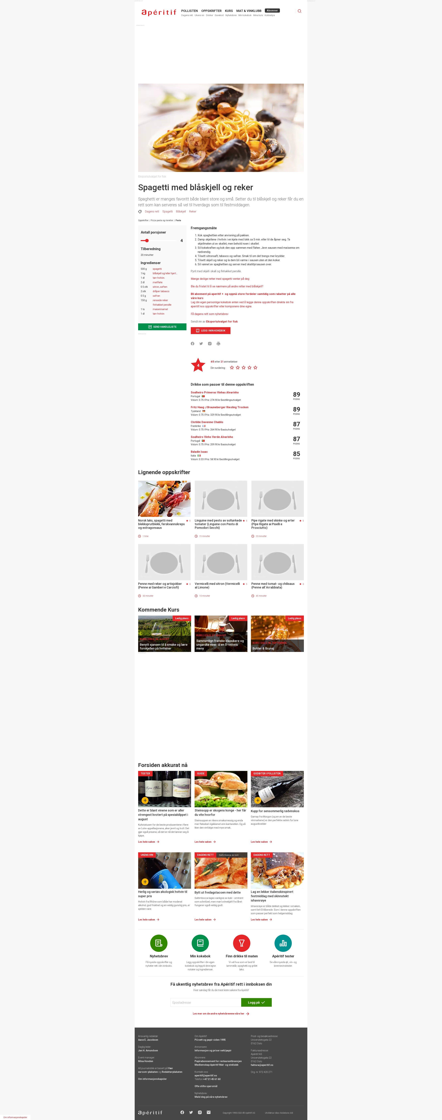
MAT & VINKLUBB (248, 11)
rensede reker (160, 300)
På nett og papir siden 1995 (210, 1039)
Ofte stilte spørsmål (206, 1086)
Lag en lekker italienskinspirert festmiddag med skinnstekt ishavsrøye (272, 896)
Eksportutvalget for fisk (222, 321)
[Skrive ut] (218, 343)
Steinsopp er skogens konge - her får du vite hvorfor (220, 812)
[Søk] (299, 11)
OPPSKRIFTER (211, 11)
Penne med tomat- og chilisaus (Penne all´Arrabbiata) (273, 585)
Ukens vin (199, 15)
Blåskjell (181, 211)
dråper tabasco (161, 291)
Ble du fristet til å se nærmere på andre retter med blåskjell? (227, 286)
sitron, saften (160, 286)
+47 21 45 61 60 (211, 1079)
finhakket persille (162, 304)
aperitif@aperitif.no (206, 1075)
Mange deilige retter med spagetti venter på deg (220, 278)
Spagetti (167, 211)
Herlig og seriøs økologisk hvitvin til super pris (162, 894)
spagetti (157, 268)
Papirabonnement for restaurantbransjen (218, 1061)
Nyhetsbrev (231, 15)
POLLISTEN (189, 11)
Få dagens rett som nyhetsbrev (209, 314)
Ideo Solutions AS (284, 1113)
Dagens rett (187, 15)
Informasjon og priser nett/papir (213, 1050)
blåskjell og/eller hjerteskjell (168, 273)
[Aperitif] (159, 12)
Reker (192, 211)
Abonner (272, 10)
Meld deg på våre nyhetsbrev (211, 1097)
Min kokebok (245, 15)
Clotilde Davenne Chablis (207, 422)
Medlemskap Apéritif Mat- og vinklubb (216, 1064)
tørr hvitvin (158, 313)
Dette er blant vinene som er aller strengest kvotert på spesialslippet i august (163, 815)
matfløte (157, 282)
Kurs (229, 11)
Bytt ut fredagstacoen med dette (218, 892)
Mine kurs (258, 15)
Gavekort (219, 15)
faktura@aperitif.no (262, 1065)
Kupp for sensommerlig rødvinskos (275, 811)
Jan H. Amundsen (148, 1050)
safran (156, 295)
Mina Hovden (145, 1061)
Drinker (209, 15)
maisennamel (160, 309)
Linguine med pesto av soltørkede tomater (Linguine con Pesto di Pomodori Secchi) (218, 524)
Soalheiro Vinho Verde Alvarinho (212, 437)
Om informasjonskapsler (152, 1079)
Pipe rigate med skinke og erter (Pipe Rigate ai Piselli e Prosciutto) (273, 524)
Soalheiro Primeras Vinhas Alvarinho (215, 392)
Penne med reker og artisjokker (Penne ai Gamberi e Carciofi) (160, 585)
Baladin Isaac (199, 451)
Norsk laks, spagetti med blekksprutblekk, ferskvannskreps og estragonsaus (161, 524)
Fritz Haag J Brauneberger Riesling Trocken (219, 407)
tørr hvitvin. (159, 277)
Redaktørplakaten (172, 1072)
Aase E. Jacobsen (148, 1039)
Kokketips (270, 15)
